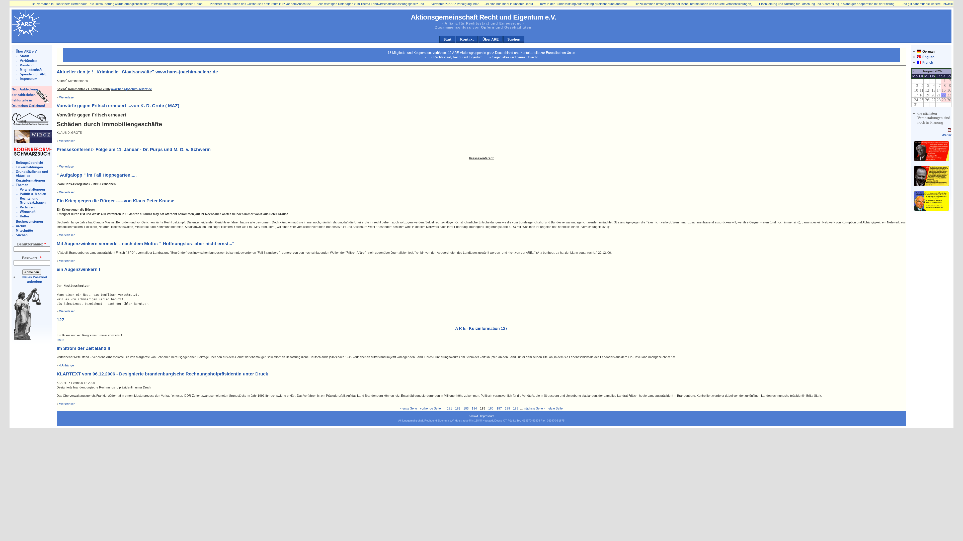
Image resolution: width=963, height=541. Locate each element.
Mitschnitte (24, 230)
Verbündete (28, 61)
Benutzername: (31, 244)
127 (60, 319)
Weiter (946, 135)
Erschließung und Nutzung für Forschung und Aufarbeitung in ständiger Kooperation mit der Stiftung (796, 4)
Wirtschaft (27, 212)
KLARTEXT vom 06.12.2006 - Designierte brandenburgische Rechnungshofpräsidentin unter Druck (162, 373)
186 (491, 408)
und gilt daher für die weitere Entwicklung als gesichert (909, 4)
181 (449, 408)
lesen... (61, 340)
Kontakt (467, 39)
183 (466, 408)
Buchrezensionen (29, 221)
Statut (24, 56)
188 (507, 408)
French (927, 62)
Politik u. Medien (33, 194)
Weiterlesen (67, 97)
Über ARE (491, 39)
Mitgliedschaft (31, 70)
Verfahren (27, 207)
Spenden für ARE (33, 74)
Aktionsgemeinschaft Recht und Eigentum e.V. (483, 17)
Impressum (28, 79)
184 (474, 408)
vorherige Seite (430, 408)
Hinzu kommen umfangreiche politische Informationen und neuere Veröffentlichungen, (663, 4)
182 (457, 408)
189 (515, 408)
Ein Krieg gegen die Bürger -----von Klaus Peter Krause (115, 200)
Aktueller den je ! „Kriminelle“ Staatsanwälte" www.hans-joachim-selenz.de (137, 71)
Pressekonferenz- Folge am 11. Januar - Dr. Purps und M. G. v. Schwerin (134, 149)
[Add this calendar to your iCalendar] (949, 130)
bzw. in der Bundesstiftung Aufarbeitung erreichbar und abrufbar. (553, 4)
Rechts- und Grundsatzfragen (33, 200)
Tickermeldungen (29, 167)
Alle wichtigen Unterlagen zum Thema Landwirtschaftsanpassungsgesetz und (341, 4)
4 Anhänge (66, 365)
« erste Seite (408, 408)
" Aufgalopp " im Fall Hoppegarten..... (97, 175)
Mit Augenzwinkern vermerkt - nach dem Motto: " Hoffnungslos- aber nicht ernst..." (145, 243)
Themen (22, 185)
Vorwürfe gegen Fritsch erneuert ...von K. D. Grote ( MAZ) (118, 105)
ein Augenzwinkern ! (78, 269)
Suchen (513, 39)
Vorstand (27, 65)
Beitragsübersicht (29, 163)
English (928, 57)
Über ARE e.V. (27, 51)
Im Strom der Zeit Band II (83, 348)
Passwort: (32, 258)
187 (499, 408)
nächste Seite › (534, 408)
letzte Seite (555, 408)
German (928, 51)
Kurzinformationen (30, 180)
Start (447, 39)
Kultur (24, 216)
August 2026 (932, 71)
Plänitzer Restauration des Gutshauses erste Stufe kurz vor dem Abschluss (230, 4)
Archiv (21, 226)
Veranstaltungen (32, 189)
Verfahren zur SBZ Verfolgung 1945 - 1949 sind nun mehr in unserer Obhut (452, 4)
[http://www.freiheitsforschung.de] (30, 124)
